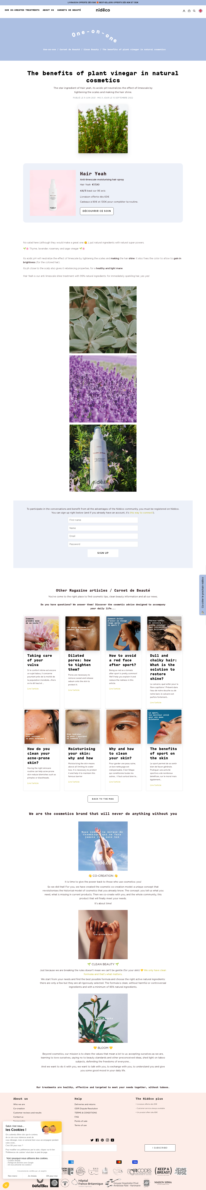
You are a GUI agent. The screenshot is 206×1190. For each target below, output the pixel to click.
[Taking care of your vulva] (42, 633)
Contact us (18, 1117)
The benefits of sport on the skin (163, 753)
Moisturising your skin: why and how (81, 753)
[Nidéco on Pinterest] (102, 1141)
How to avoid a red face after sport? (122, 660)
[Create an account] (184, 11)
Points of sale (81, 1121)
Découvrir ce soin (97, 211)
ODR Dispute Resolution (86, 1109)
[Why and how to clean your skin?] (123, 727)
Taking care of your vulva (39, 660)
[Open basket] (189, 11)
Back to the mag (103, 799)
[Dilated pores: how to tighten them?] (82, 633)
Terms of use (81, 1125)
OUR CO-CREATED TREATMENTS (22, 10)
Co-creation (19, 1109)
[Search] (194, 10)
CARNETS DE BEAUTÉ (69, 10)
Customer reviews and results (27, 1113)
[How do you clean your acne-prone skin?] (42, 727)
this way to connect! (141, 513)
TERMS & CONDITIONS (86, 1113)
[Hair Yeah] (53, 193)
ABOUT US (48, 10)
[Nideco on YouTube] (112, 1141)
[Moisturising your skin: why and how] (82, 727)
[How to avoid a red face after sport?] (123, 633)
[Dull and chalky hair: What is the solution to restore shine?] (164, 633)
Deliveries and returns (85, 1104)
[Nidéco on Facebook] (97, 1141)
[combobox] (200, 11)
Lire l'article (33, 689)
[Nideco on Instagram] (107, 1141)
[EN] (200, 10)
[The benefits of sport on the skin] (164, 727)
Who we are (19, 1104)
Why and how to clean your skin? (121, 753)
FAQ (77, 1117)
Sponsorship (19, 1121)
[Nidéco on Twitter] (92, 1141)
